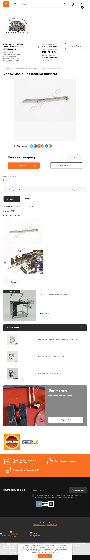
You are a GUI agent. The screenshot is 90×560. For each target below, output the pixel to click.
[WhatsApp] (50, 146)
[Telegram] (42, 146)
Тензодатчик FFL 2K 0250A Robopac (51, 357)
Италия (6, 180)
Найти (65, 4)
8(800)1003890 (49, 57)
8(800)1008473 (49, 52)
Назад (13, 282)
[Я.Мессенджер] (31, 146)
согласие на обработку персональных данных (62, 495)
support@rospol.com (76, 546)
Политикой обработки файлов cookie (45, 552)
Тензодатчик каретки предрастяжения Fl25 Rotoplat (57, 339)
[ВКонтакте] (35, 146)
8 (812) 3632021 (49, 47)
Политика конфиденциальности (45, 525)
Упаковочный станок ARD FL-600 (53, 295)
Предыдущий (14, 190)
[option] (45, 110)
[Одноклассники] (39, 146)
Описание (11, 199)
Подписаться (78, 490)
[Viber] (46, 146)
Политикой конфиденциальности (60, 497)
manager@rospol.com (76, 544)
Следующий (76, 190)
